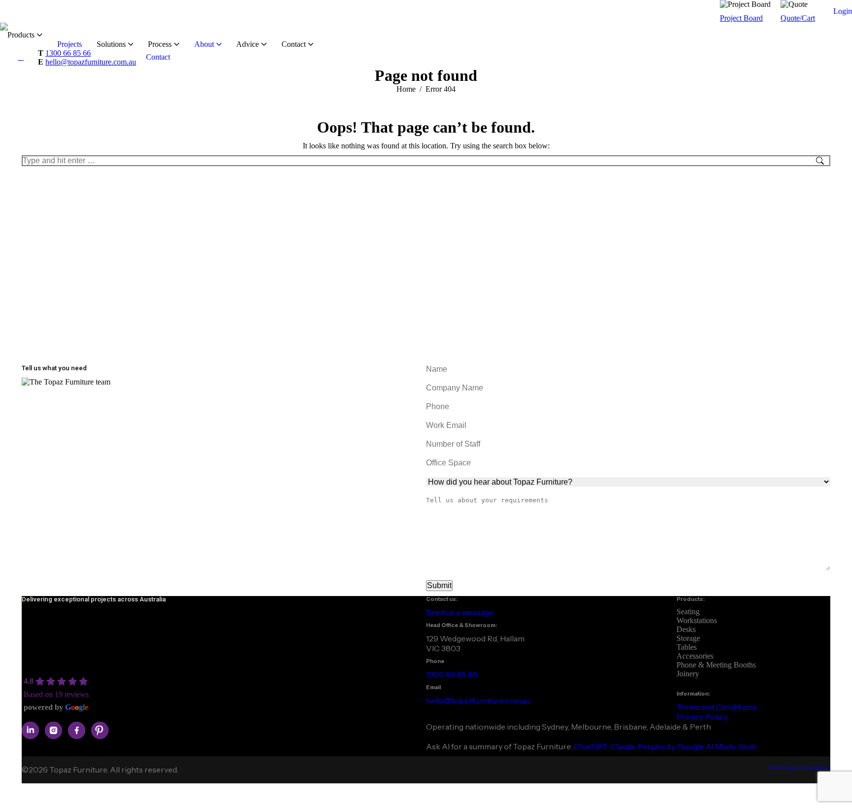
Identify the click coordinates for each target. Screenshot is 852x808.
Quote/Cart (798, 18)
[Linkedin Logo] (30, 730)
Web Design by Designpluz (799, 767)
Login (842, 11)
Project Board (741, 18)
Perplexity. (657, 746)
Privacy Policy (702, 717)
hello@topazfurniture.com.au (90, 62)
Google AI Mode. (707, 746)
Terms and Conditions (716, 707)
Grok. (748, 746)
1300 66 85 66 (68, 53)
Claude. (624, 746)
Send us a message (460, 612)
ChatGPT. (592, 746)
